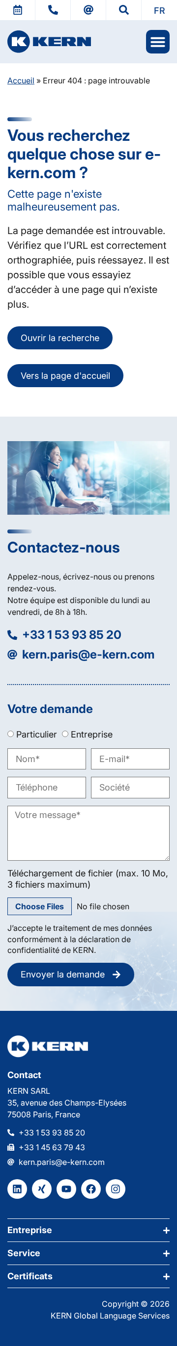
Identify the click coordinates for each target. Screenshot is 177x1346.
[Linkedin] (17, 1189)
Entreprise (92, 734)
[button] (159, 10)
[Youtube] (66, 1189)
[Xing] (42, 1189)
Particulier (36, 734)
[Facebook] (91, 1189)
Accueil (20, 80)
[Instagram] (115, 1189)
